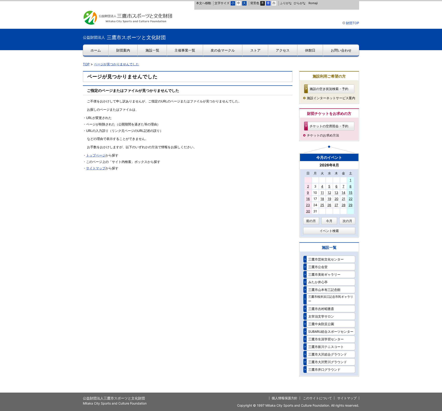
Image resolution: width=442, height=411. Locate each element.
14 (343, 192)
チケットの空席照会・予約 (329, 126)
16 (308, 199)
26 (329, 205)
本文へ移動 (203, 3)
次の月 (347, 221)
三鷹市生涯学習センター (326, 339)
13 (336, 192)
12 (329, 192)
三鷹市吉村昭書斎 (321, 309)
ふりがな (286, 3)
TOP (86, 64)
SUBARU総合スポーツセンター (330, 331)
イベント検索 (329, 231)
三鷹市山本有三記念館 (324, 290)
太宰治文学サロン (321, 316)
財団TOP (352, 23)
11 (322, 192)
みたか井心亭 (318, 282)
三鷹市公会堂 (318, 267)
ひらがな (300, 3)
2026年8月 (329, 165)
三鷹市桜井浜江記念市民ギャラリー (330, 299)
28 (344, 205)
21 (343, 199)
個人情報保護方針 (284, 398)
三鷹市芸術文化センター (326, 259)
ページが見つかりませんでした (116, 64)
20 (336, 199)
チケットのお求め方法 (323, 135)
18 (322, 199)
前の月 (311, 221)
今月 (329, 221)
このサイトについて (317, 398)
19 (329, 199)
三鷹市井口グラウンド (324, 369)
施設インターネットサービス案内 (331, 98)
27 (336, 205)
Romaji (313, 3)
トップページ (95, 155)
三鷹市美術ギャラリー (324, 274)
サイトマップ (95, 168)
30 (308, 211)
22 (350, 199)
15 (350, 192)
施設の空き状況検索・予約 (329, 89)
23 (308, 205)
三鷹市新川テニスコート (326, 347)
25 (322, 205)
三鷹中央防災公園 (321, 324)
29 (350, 205)
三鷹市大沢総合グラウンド (327, 354)
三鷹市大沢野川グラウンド (327, 362)
